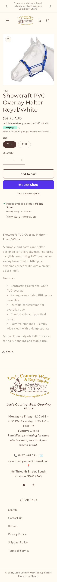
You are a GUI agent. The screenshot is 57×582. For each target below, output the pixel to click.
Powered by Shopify (28, 576)
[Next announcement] (50, 6)
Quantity (8, 152)
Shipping (22, 131)
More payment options (28, 193)
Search (12, 509)
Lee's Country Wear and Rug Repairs (33, 572)
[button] (7, 20)
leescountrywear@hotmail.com (28, 461)
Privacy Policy (17, 534)
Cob (9, 144)
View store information (21, 216)
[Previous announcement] (6, 6)
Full (24, 144)
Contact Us (15, 518)
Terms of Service (18, 550)
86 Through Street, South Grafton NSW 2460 (28, 474)
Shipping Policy (18, 542)
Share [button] (9, 351)
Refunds (13, 526)
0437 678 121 (27, 455)
